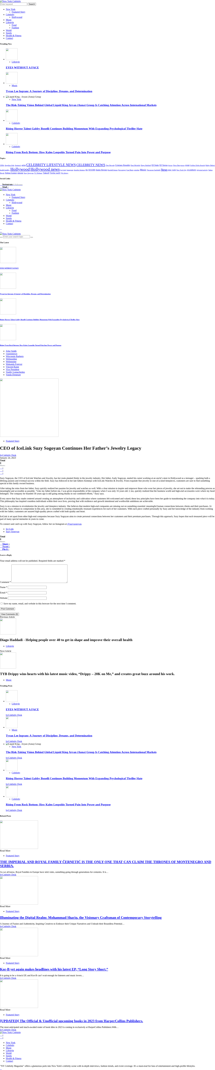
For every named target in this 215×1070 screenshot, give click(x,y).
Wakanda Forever (14, 364)
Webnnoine (11, 361)
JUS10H (91, 170)
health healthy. (5, 170)
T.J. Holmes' (38, 173)
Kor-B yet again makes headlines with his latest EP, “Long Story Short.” (54, 969)
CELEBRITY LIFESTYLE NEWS (51, 165)
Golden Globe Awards (197, 165)
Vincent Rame (12, 367)
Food (14, 25)
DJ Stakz (155, 165)
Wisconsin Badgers (15, 356)
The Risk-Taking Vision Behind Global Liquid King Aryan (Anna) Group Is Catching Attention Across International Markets (81, 105)
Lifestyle (10, 22)
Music (9, 20)
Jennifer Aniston (79, 170)
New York (10, 9)
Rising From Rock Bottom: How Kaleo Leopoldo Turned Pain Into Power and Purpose (58, 152)
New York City (181, 170)
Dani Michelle (135, 165)
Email (3, 592)
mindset (136, 170)
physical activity (202, 170)
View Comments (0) (9, 614)
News (164, 169)
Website (3, 598)
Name (3, 587)
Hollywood (17, 17)
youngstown (11, 353)
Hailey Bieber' (210, 165)
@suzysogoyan (74, 524)
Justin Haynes (101, 170)
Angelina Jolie (9, 165)
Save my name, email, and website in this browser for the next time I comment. (40, 603)
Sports (9, 33)
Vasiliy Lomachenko (15, 372)
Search (32, 4)
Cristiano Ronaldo (122, 165)
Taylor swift (55, 173)
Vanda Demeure (13, 374)
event (187, 165)
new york (172, 170)
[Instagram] (1, 228)
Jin (86, 170)
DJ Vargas (163, 165)
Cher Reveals (110, 165)
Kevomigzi (122, 170)
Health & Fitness (13, 35)
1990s (2, 165)
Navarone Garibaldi (153, 170)
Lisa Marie (130, 170)
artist (24, 165)
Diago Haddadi (146, 165)
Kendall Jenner (113, 170)
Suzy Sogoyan (29, 173)
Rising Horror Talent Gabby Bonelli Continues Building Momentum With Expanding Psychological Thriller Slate (74, 128)
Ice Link (63, 170)
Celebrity (10, 14)
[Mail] (1, 231)
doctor (170, 165)
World (9, 30)
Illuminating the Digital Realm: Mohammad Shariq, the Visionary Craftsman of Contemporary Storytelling (81, 917)
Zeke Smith (11, 351)
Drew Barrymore (179, 165)
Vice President (12, 369)
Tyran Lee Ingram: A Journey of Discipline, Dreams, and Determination (49, 91)
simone (20, 173)
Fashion (15, 27)
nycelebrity (191, 170)
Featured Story (18, 12)
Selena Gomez (11, 173)
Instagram (70, 170)
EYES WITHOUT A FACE (22, 67)
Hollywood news (45, 169)
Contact (9, 38)
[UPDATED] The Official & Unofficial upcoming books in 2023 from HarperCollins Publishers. (71, 1021)
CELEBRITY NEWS (90, 165)
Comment (5, 582)
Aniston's (18, 165)
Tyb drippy (64, 173)
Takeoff (46, 173)
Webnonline (11, 359)
